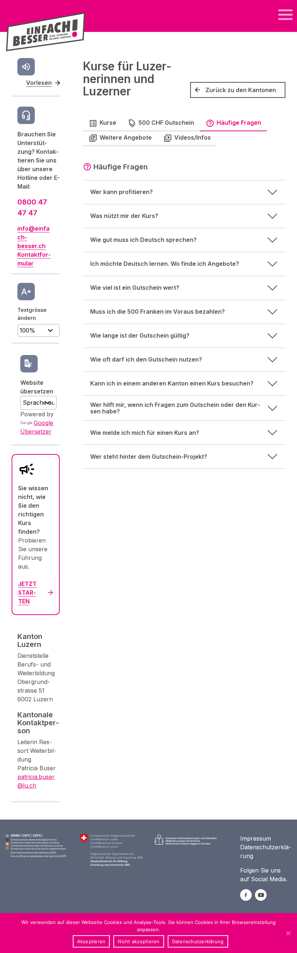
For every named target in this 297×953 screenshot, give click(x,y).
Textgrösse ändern (32, 314)
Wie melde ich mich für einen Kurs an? (144, 432)
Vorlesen (39, 82)
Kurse (108, 122)
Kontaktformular (34, 259)
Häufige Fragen (239, 122)
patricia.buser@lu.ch (36, 781)
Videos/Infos (192, 137)
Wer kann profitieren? (121, 191)
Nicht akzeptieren (138, 941)
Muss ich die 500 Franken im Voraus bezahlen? (157, 311)
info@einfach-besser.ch (33, 237)
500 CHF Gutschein (166, 122)
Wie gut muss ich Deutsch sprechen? (143, 239)
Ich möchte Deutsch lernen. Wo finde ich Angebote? (164, 263)
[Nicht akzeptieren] (288, 933)
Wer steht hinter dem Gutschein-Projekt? (148, 456)
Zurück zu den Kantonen (240, 90)
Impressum (255, 838)
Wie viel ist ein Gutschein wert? (134, 287)
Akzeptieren (91, 941)
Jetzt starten (27, 592)
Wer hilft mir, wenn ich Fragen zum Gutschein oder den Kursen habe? (175, 408)
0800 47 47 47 (32, 207)
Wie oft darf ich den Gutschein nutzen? (146, 359)
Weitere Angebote (126, 137)
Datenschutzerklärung (198, 941)
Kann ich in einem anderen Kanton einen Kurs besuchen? (172, 383)
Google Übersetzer (36, 427)
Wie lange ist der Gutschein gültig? (139, 335)
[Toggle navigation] (285, 15)
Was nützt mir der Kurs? (124, 215)
